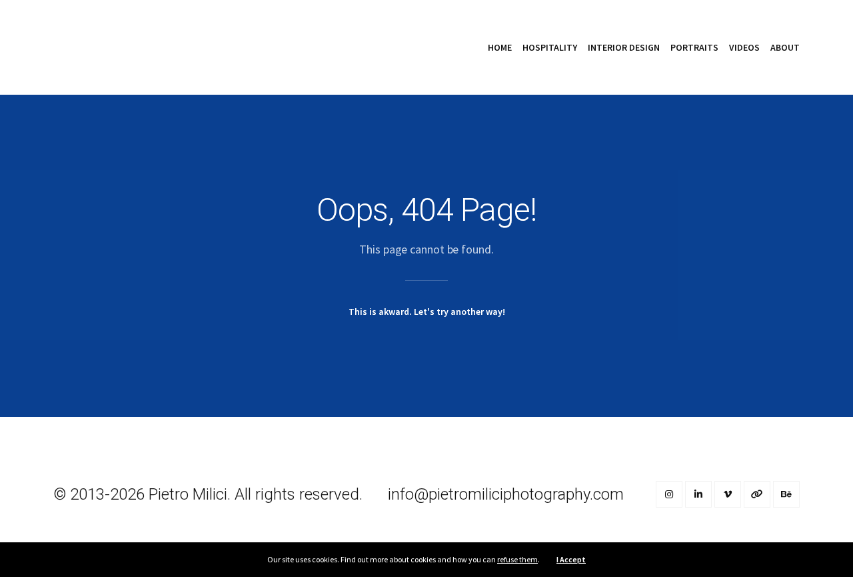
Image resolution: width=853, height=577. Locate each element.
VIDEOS (744, 47)
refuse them (517, 559)
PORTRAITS (694, 47)
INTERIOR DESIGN (624, 47)
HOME (500, 47)
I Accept (571, 559)
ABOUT (785, 47)
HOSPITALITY (549, 47)
